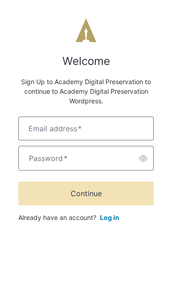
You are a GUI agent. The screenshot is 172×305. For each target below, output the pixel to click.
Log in (109, 217)
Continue (86, 193)
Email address (55, 128)
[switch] (143, 158)
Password (48, 158)
